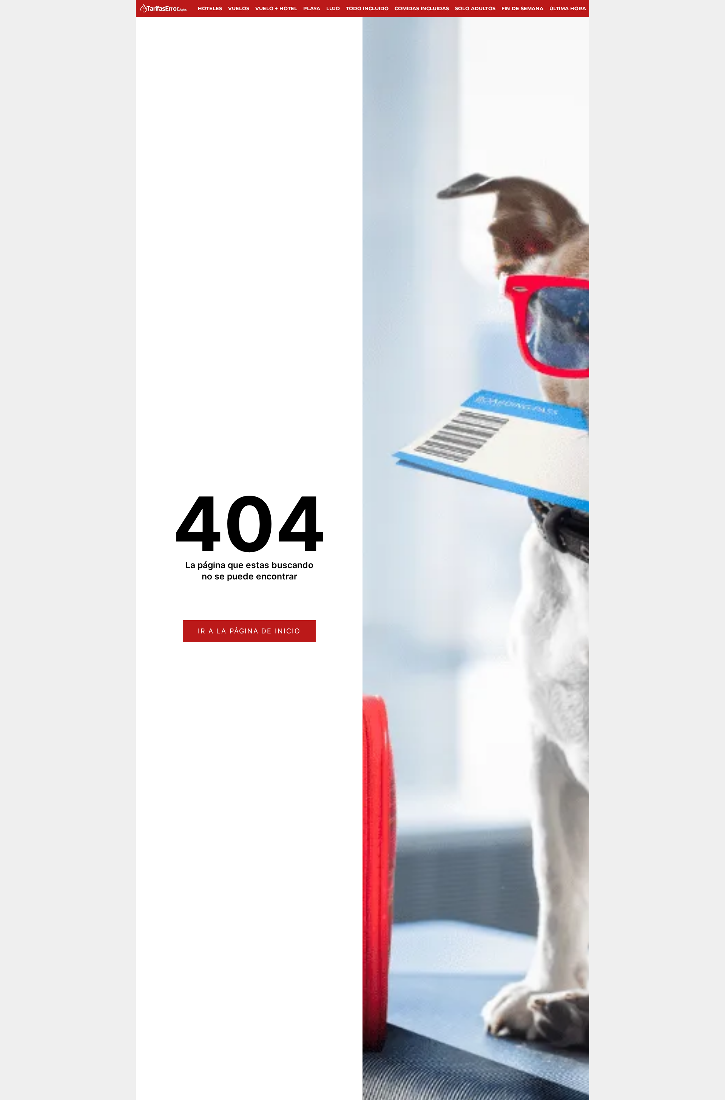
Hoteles (210, 8)
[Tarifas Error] (165, 8)
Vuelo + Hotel (276, 8)
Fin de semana (522, 8)
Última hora (567, 8)
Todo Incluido (367, 8)
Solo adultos (475, 8)
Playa (311, 8)
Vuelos (238, 8)
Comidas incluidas (422, 8)
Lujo (333, 8)
